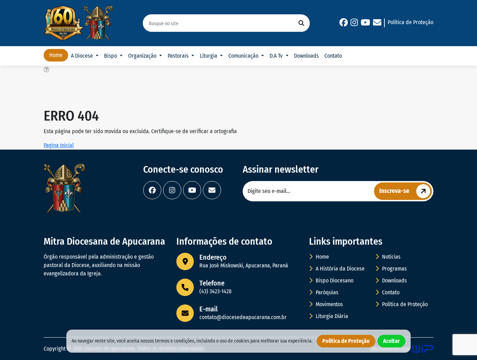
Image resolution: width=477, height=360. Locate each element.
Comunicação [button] (244, 55)
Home (56, 55)
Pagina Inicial (59, 145)
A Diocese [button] (82, 55)
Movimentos (328, 304)
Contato (333, 55)
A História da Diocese (339, 268)
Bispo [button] (111, 55)
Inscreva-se (394, 191)
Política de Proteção (410, 22)
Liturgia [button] (209, 55)
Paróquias (326, 292)
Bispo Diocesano (333, 280)
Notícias (391, 256)
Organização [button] (143, 55)
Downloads (306, 55)
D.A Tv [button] (277, 55)
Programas (394, 268)
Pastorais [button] (179, 55)
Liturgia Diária (331, 316)
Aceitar (391, 341)
